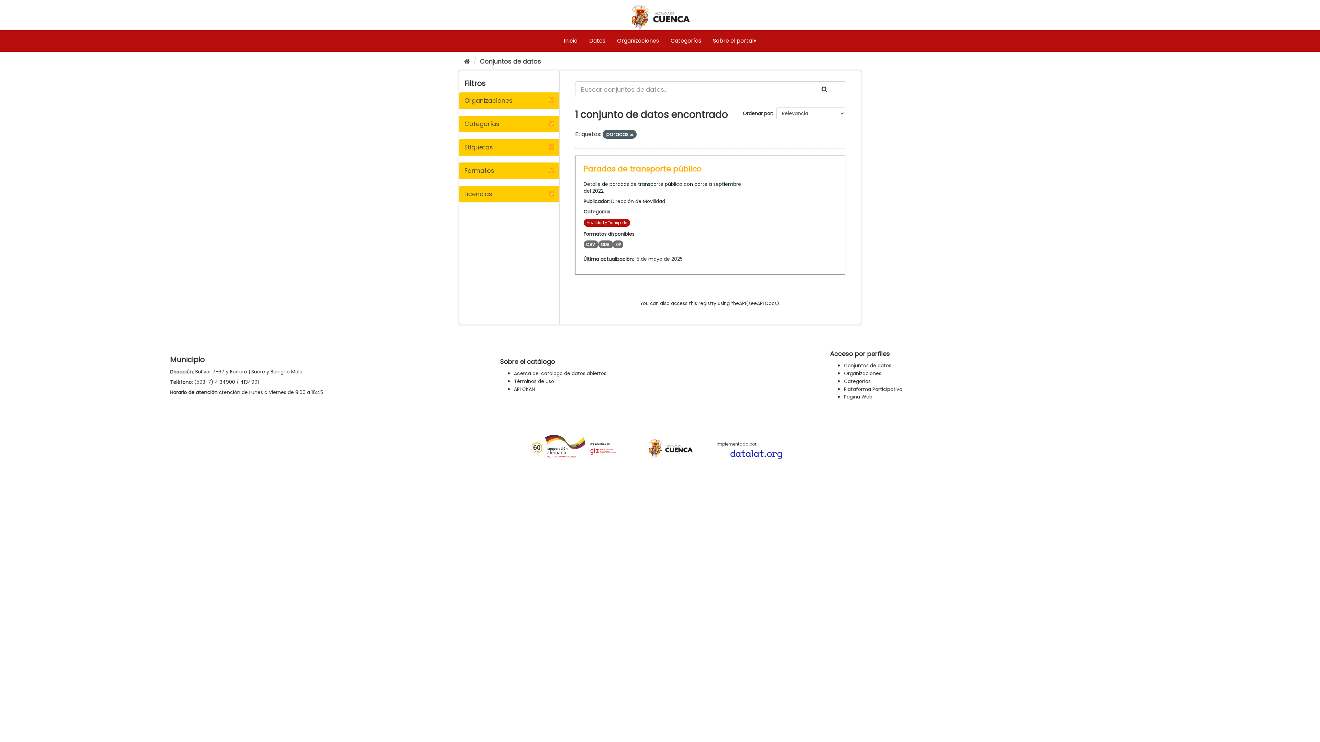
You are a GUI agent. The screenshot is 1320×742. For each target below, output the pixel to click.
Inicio (571, 41)
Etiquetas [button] (478, 147)
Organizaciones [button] (488, 100)
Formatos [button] (479, 170)
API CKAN (524, 389)
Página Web (858, 396)
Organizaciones (638, 41)
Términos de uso (534, 381)
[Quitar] (631, 134)
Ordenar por (757, 113)
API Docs (767, 303)
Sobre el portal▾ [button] (734, 41)
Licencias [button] (478, 194)
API (742, 303)
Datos (597, 41)
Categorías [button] (481, 124)
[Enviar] (825, 89)
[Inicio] (467, 61)
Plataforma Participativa (873, 389)
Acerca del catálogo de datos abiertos (560, 373)
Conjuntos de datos (510, 61)
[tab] (509, 100)
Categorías (686, 41)
